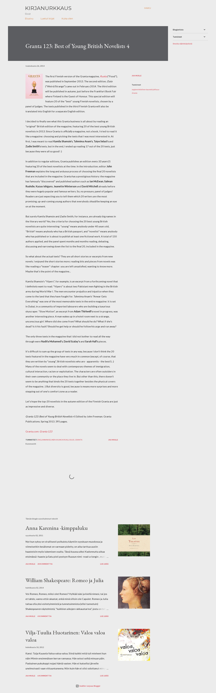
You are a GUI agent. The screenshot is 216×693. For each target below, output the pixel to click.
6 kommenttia (45, 676)
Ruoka (103, 76)
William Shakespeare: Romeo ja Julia (65, 580)
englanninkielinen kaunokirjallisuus (145, 89)
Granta (134, 93)
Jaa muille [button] (137, 76)
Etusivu (29, 18)
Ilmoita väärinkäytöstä (182, 43)
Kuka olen (67, 18)
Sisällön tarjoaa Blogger (89, 686)
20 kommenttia (45, 564)
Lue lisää (104, 564)
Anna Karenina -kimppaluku (57, 527)
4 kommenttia (45, 616)
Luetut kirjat (47, 18)
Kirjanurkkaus (48, 8)
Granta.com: (39, 431)
